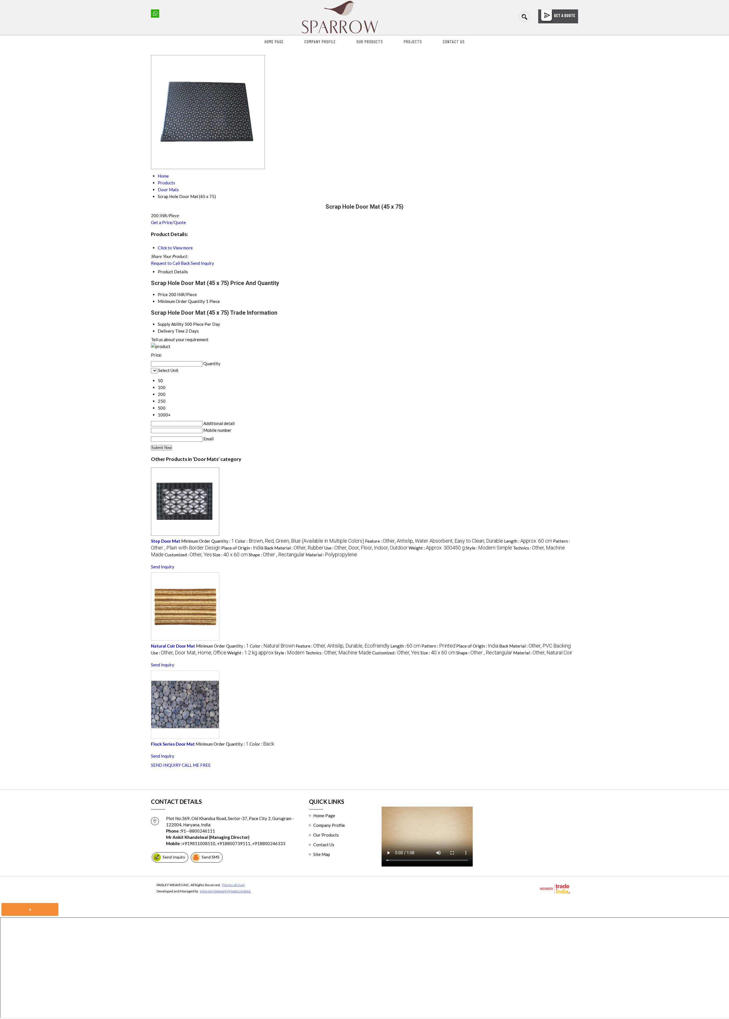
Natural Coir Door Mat (173, 645)
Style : (489, 547)
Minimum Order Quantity (181, 301)
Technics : (338, 652)
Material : (331, 554)
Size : (230, 554)
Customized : (188, 554)
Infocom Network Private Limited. (225, 891)
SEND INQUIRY (166, 765)
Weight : (437, 547)
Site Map (321, 854)
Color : (299, 541)
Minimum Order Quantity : (207, 541)
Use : (366, 547)
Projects (413, 41)
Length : (528, 541)
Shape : (277, 554)
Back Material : (293, 547)
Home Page (274, 41)
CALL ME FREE (196, 765)
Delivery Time (171, 330)
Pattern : (438, 645)
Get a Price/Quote (168, 222)
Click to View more (175, 247)
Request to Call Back (170, 263)
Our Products (370, 41)
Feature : (434, 541)
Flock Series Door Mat (173, 744)
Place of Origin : (242, 547)
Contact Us (454, 41)
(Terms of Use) (233, 885)
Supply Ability (171, 324)
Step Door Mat (165, 541)
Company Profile (320, 41)
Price (163, 294)
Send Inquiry (202, 263)
